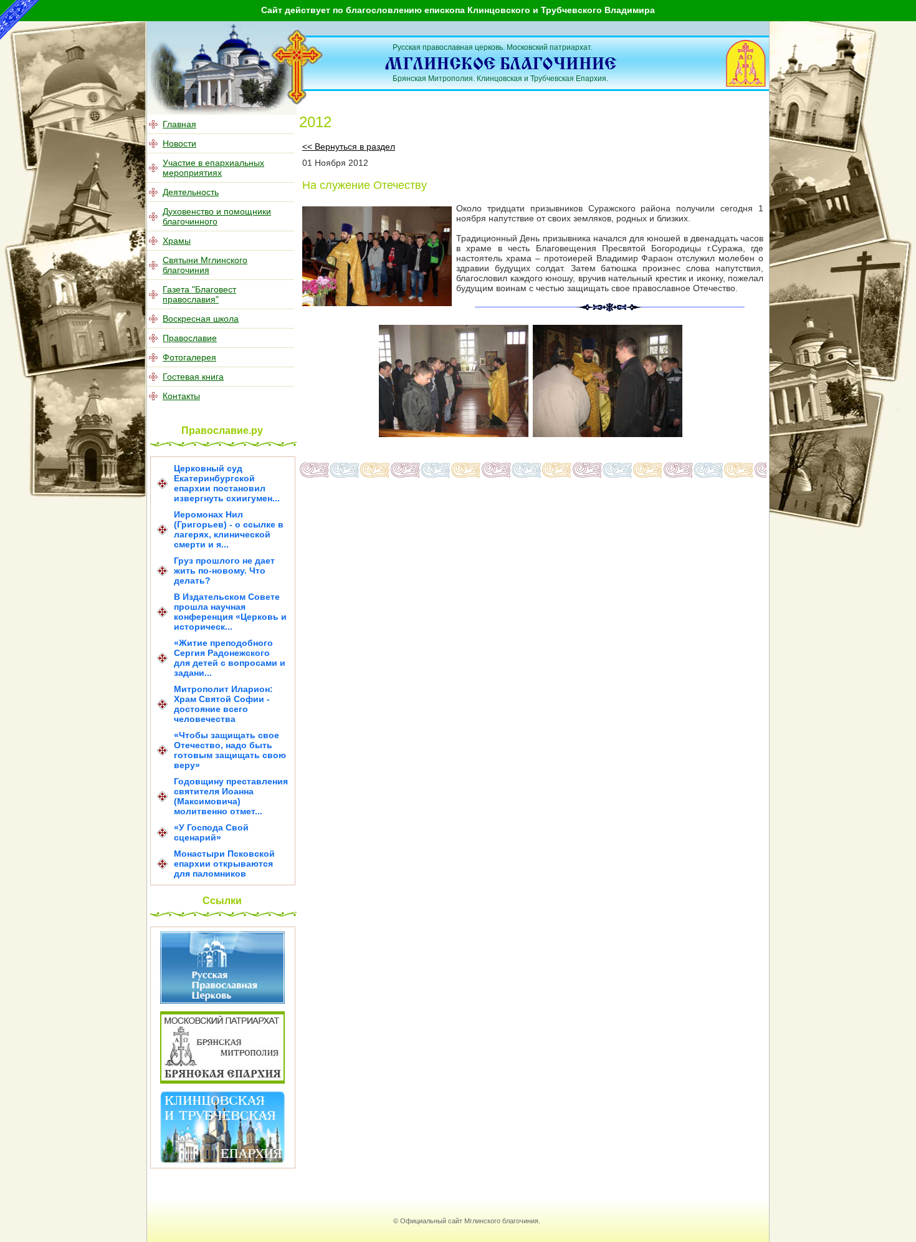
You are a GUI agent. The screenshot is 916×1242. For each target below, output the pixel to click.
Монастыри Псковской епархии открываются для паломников (224, 864)
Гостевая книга (193, 377)
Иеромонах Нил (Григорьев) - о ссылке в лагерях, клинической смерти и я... (229, 529)
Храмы (177, 241)
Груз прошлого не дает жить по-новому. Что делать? (224, 570)
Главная (179, 124)
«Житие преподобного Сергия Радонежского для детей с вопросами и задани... (229, 658)
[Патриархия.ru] (222, 1001)
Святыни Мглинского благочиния (205, 265)
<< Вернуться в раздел (348, 147)
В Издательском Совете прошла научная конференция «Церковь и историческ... (230, 612)
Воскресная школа (201, 319)
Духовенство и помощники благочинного (217, 216)
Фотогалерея (189, 357)
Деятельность (191, 192)
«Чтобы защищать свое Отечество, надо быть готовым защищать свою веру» (230, 750)
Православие (190, 338)
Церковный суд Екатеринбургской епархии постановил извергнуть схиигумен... (227, 483)
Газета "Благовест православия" (199, 294)
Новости (179, 143)
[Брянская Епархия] (222, 1081)
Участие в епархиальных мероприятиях (213, 168)
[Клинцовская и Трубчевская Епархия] (222, 1160)
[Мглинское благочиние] (297, 102)
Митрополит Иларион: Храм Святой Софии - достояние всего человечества (223, 704)
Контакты (181, 396)
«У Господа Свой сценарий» (211, 832)
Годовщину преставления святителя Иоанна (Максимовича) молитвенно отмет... (231, 796)
